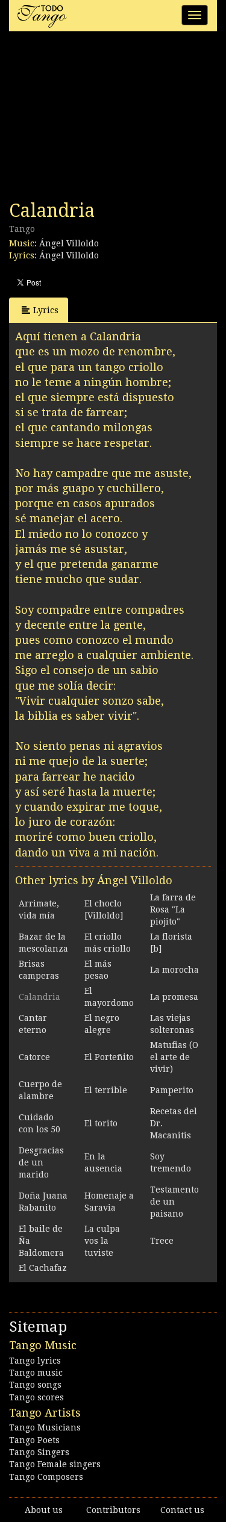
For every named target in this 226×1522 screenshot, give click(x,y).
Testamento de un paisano (174, 1201)
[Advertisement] (99, 119)
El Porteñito (109, 1057)
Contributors (113, 1510)
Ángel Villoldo (69, 243)
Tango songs (35, 1384)
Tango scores (36, 1397)
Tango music (36, 1372)
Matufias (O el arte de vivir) (174, 1057)
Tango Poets (34, 1440)
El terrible (105, 1090)
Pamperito (171, 1090)
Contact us (182, 1510)
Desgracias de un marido (41, 1162)
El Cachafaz (43, 1268)
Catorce (34, 1057)
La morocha (174, 970)
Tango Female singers (55, 1464)
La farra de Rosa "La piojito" (173, 909)
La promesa (174, 997)
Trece (162, 1241)
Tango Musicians (45, 1427)
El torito (101, 1123)
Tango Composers (46, 1477)
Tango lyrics (35, 1360)
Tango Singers (39, 1452)
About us (44, 1510)
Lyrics (45, 310)
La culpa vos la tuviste (102, 1241)
